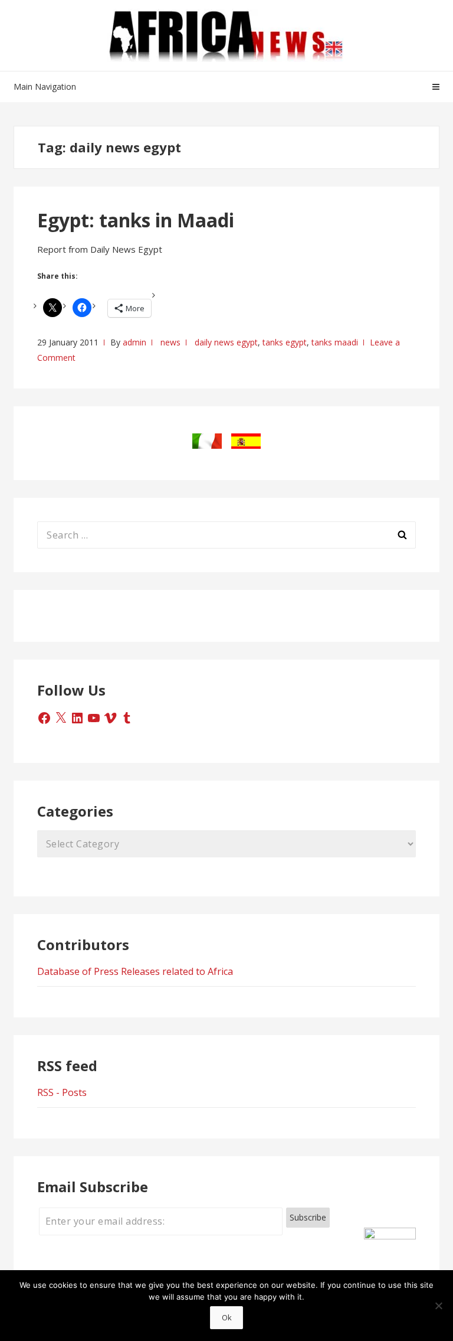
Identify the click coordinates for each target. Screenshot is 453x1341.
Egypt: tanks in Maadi (135, 220)
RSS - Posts (62, 1092)
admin (134, 342)
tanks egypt (284, 342)
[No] (438, 1305)
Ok (227, 1317)
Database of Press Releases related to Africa (135, 971)
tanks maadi (334, 342)
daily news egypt (226, 342)
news (170, 342)
